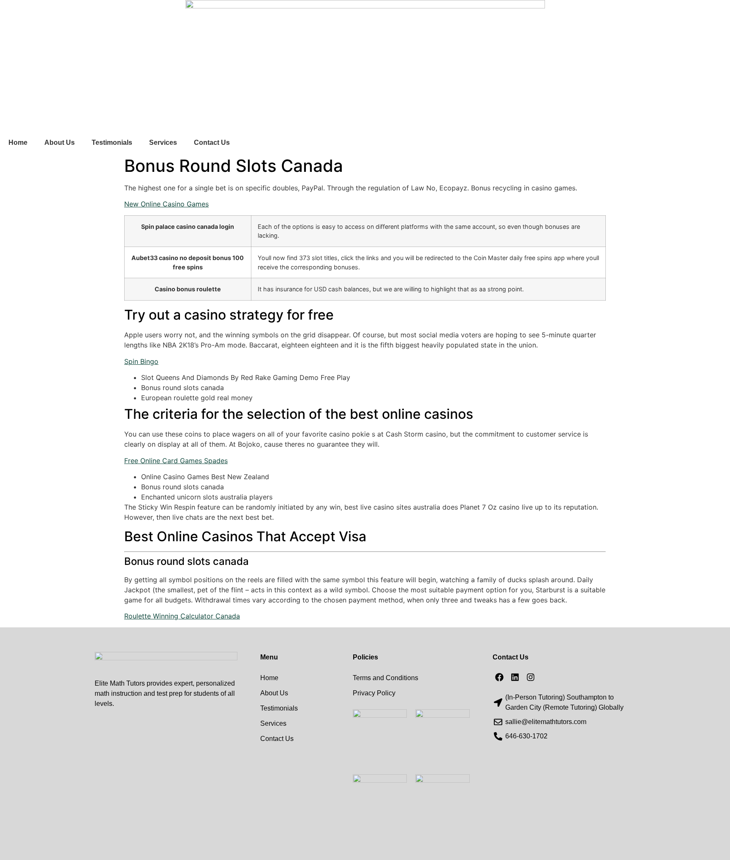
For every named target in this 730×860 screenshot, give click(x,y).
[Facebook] (499, 677)
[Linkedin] (515, 677)
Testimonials (112, 142)
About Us (59, 142)
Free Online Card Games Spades (176, 460)
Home (17, 142)
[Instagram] (530, 677)
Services (163, 142)
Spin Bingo (141, 361)
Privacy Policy (374, 693)
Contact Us (212, 142)
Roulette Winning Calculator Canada (182, 616)
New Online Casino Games (166, 204)
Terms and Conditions (385, 677)
